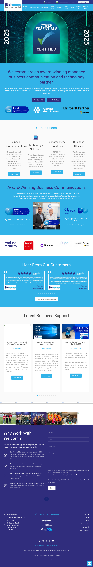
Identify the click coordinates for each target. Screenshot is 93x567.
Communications (34, 7)
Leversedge (47, 88)
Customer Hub (85, 7)
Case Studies (66, 7)
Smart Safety (52, 7)
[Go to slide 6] (48, 293)
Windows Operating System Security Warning (46, 343)
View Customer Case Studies (46, 299)
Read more (17, 377)
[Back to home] (13, 7)
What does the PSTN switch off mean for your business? (17, 343)
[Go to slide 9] (54, 293)
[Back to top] (46, 499)
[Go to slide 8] (52, 293)
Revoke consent (47, 560)
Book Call (40, 100)
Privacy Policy (66, 474)
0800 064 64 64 (50, 2)
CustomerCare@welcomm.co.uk (68, 2)
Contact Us (78, 7)
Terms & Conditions (51, 545)
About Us (25, 7)
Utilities (59, 7)
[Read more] (17, 331)
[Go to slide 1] (38, 293)
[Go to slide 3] (42, 293)
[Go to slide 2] (40, 293)
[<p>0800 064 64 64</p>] (4, 514)
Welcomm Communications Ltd (46, 550)
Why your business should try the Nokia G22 (75, 343)
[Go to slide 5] (46, 293)
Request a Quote (84, 2)
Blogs (72, 7)
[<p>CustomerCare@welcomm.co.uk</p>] (4, 517)
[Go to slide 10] (55, 395)
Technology (44, 7)
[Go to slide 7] (50, 293)
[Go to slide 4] (44, 293)
